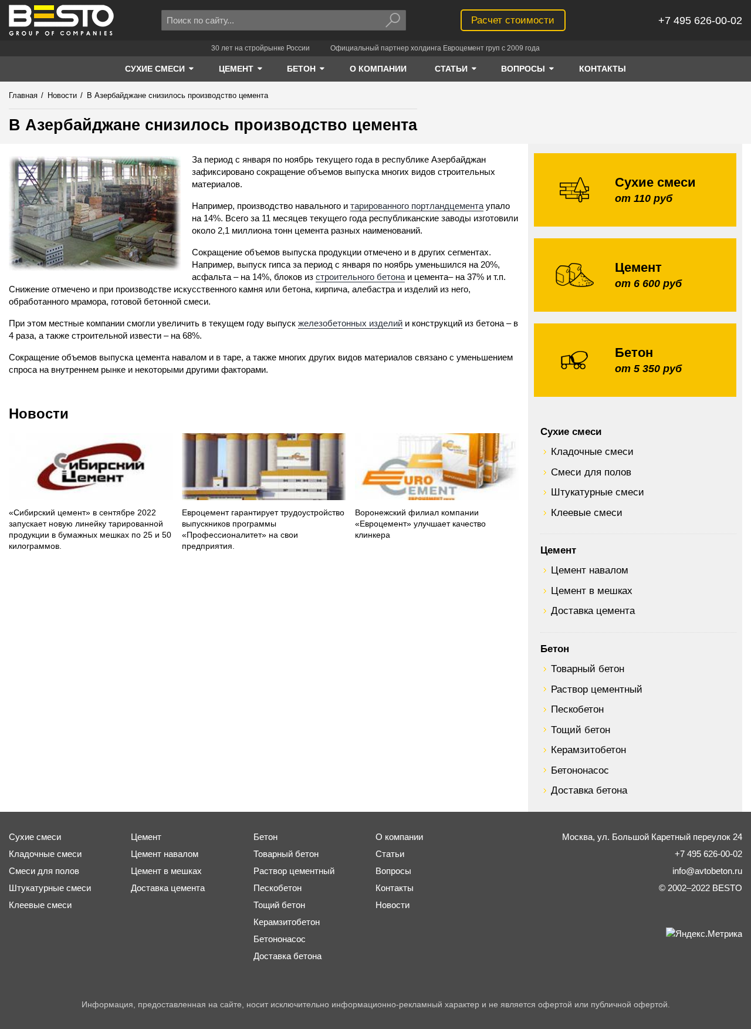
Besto (61, 20)
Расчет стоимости (512, 20)
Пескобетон (577, 709)
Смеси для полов (591, 472)
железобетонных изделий (350, 323)
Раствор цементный (596, 689)
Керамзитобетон (588, 749)
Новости (39, 413)
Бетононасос (580, 770)
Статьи (390, 854)
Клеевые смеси (587, 512)
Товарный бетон (587, 668)
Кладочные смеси (592, 451)
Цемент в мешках (591, 590)
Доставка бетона (589, 790)
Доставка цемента (593, 610)
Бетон (554, 648)
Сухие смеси (570, 431)
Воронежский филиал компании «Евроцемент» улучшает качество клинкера (420, 523)
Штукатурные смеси (597, 492)
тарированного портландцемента (416, 206)
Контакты (395, 888)
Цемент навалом (589, 570)
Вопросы (393, 871)
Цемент (558, 550)
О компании (399, 837)
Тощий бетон (580, 729)
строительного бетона (360, 277)
